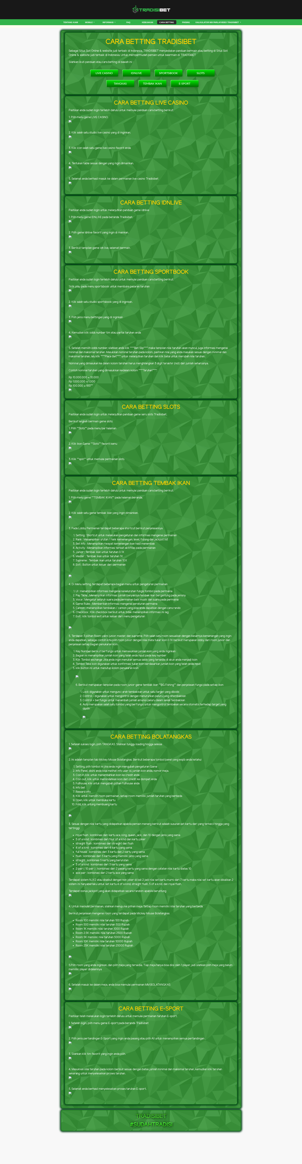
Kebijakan (147, 22)
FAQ (128, 22)
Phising (186, 22)
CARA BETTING (166, 22)
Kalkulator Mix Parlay (208, 22)
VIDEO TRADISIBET (230, 22)
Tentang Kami (70, 22)
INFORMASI (108, 22)
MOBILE (89, 22)
